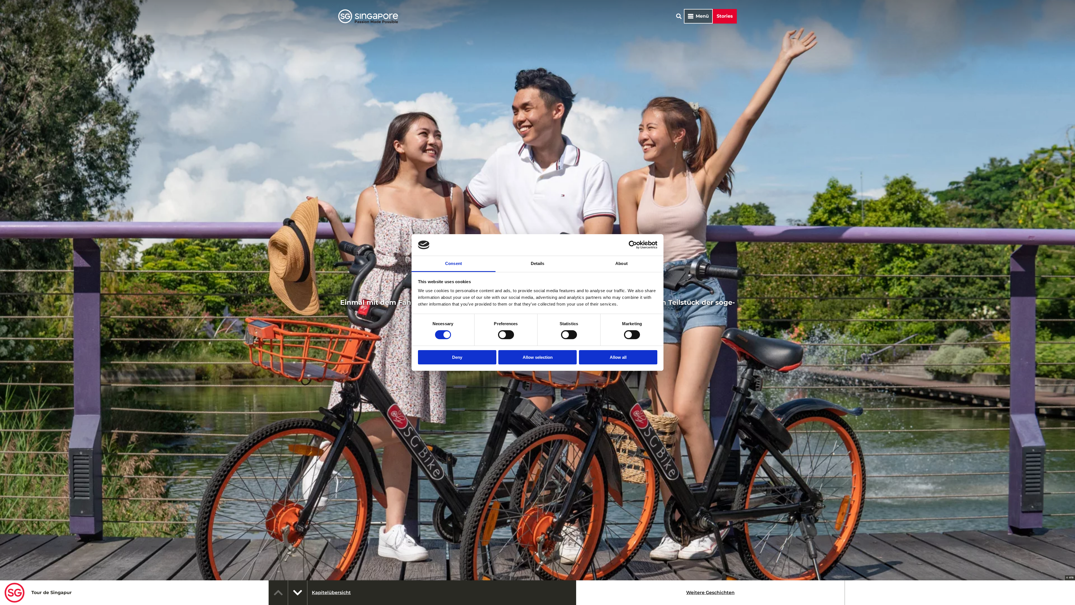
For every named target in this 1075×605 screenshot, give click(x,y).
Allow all (618, 357)
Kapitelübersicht (331, 592)
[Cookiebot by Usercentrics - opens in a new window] (632, 245)
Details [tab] (537, 263)
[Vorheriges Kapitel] (278, 592)
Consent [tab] (453, 263)
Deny (457, 357)
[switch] (506, 334)
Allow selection (538, 357)
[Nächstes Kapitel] (297, 592)
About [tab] (621, 263)
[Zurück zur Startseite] (368, 16)
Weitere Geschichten (710, 592)
